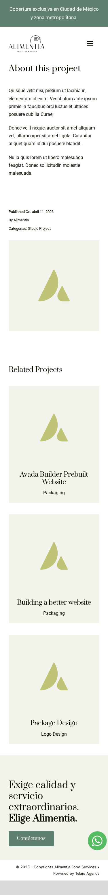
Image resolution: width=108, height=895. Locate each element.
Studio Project (39, 228)
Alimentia (21, 220)
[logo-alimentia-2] (26, 37)
